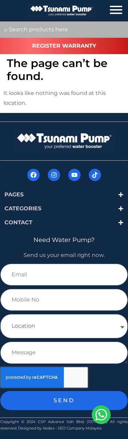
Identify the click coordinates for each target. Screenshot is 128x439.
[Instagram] (54, 175)
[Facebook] (33, 175)
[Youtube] (74, 175)
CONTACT (18, 222)
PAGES (14, 194)
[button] (64, 195)
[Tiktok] (95, 175)
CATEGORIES (22, 208)
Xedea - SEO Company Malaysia (72, 428)
